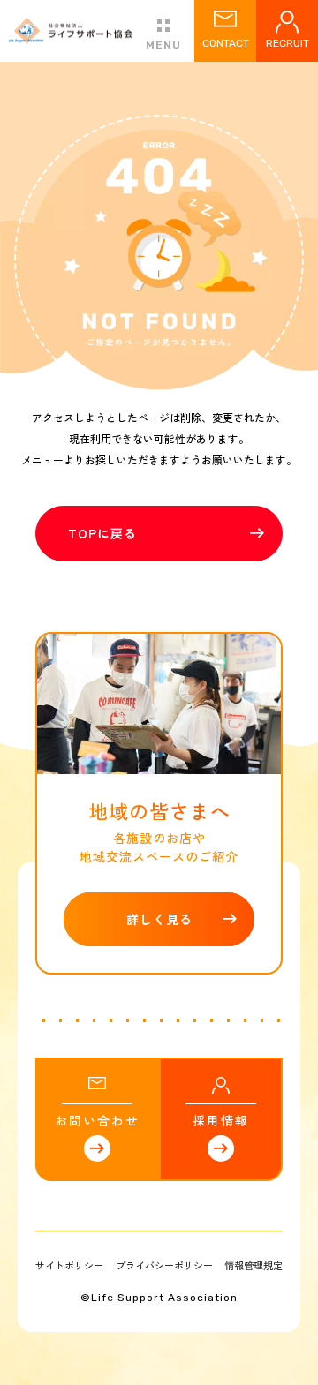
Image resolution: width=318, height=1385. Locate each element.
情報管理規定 (253, 1265)
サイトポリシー (69, 1265)
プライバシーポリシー (164, 1265)
